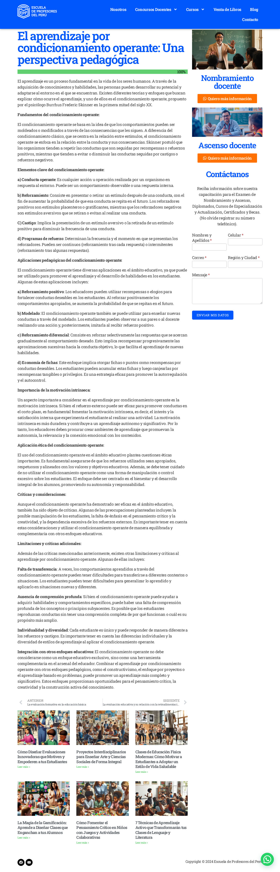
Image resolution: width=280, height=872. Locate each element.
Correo (199, 257)
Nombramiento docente (227, 82)
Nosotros (118, 9)
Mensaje (201, 274)
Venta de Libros (227, 9)
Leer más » (24, 766)
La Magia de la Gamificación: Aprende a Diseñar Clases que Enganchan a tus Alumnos (43, 827)
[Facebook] (21, 862)
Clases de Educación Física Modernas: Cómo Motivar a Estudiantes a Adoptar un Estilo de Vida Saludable (158, 759)
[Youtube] (29, 862)
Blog (254, 9)
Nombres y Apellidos (202, 237)
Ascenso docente (227, 145)
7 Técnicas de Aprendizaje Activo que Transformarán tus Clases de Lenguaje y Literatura (161, 830)
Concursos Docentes (153, 9)
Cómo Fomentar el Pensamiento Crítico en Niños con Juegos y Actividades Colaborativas (101, 830)
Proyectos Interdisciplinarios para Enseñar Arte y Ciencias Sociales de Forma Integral (101, 756)
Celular (235, 235)
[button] (267, 859)
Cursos (192, 9)
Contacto (250, 19)
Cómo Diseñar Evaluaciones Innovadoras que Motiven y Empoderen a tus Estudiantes (42, 756)
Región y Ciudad (243, 257)
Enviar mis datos (213, 315)
